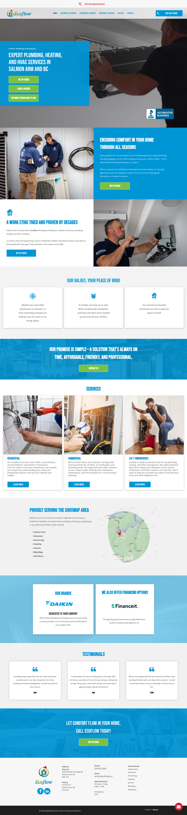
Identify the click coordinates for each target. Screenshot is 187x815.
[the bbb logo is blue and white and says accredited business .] (160, 114)
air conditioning (85, 521)
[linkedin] (47, 791)
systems (112, 159)
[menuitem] (55, 13)
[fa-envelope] (179, 810)
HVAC (106, 159)
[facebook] (40, 791)
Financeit (114, 619)
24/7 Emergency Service (95, 4)
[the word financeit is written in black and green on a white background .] (125, 606)
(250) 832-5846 (100, 768)
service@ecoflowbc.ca (103, 776)
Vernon (122, 173)
